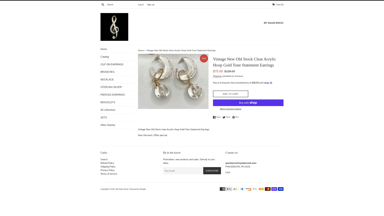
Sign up (150, 4)
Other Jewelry (107, 125)
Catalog (104, 57)
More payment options (230, 109)
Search (104, 159)
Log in (141, 4)
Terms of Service (108, 173)
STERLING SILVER (111, 87)
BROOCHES (107, 72)
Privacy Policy (107, 170)
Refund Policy (107, 163)
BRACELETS (107, 102)
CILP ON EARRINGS (111, 64)
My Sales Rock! (122, 189)
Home (103, 49)
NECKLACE (107, 79)
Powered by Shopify (137, 189)
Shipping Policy (108, 166)
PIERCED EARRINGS (112, 94)
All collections (107, 110)
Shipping (217, 76)
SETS (103, 117)
